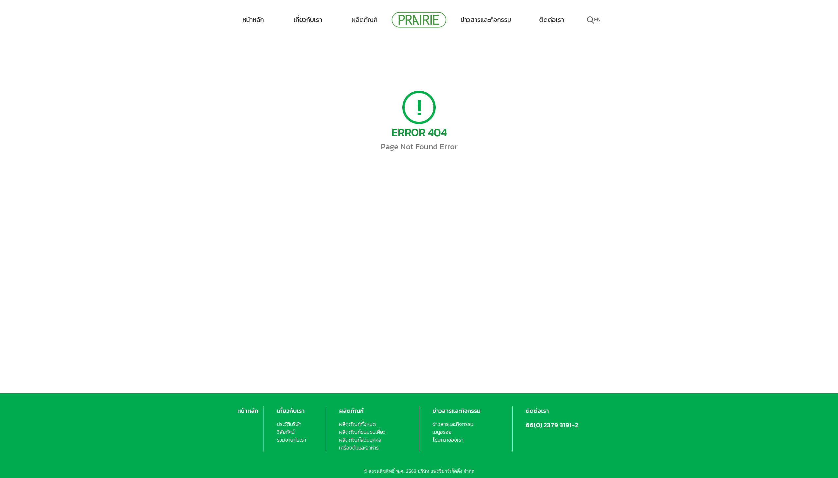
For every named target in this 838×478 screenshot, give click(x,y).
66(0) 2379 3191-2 (552, 425)
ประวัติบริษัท (289, 424)
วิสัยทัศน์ (286, 432)
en (597, 19)
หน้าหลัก (253, 20)
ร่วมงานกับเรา (291, 440)
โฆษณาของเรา (448, 440)
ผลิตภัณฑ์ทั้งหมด (357, 424)
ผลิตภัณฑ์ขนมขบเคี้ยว (362, 432)
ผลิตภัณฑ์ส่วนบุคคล (360, 440)
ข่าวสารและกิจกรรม (486, 20)
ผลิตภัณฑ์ (364, 20)
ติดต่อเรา (551, 20)
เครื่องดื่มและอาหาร (359, 447)
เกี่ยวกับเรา (308, 20)
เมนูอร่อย (441, 432)
